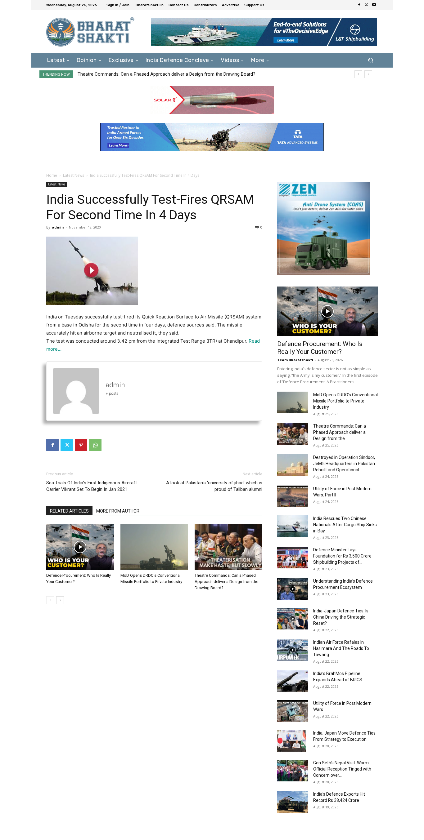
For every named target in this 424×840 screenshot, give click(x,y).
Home (51, 175)
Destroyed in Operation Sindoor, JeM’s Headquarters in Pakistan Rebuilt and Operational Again (175, 74)
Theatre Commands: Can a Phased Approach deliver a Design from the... (339, 432)
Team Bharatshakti (295, 360)
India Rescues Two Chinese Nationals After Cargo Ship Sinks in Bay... (345, 524)
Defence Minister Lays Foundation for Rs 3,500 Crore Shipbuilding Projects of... (342, 556)
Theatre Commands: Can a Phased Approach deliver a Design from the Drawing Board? (226, 581)
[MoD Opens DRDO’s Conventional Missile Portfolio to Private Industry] (154, 547)
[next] (368, 74)
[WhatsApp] (95, 445)
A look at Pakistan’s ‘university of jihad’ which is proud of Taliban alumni (214, 486)
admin (58, 227)
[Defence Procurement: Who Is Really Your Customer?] (80, 547)
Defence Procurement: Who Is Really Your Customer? (320, 347)
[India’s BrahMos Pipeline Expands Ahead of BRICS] (292, 681)
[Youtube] (374, 5)
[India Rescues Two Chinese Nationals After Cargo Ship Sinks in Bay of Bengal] (292, 526)
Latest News (73, 175)
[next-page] (60, 600)
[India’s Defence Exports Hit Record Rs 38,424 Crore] (292, 802)
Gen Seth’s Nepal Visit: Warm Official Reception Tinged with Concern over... (342, 769)
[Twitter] (366, 5)
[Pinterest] (81, 445)
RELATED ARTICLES (69, 511)
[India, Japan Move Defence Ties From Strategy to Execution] (291, 741)
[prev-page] (50, 600)
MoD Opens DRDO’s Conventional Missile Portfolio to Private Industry (345, 401)
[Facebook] (359, 5)
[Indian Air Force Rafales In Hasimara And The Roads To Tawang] (292, 650)
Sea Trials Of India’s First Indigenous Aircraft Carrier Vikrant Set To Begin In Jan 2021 (91, 486)
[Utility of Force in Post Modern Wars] (292, 711)
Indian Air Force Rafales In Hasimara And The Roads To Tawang (341, 648)
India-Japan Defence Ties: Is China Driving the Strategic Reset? (340, 617)
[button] (370, 60)
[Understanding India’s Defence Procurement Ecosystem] (292, 589)
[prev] (358, 74)
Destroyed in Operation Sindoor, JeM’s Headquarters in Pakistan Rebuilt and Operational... (344, 463)
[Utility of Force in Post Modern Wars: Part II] (292, 496)
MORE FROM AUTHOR (117, 511)
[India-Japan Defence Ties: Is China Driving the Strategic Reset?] (292, 618)
